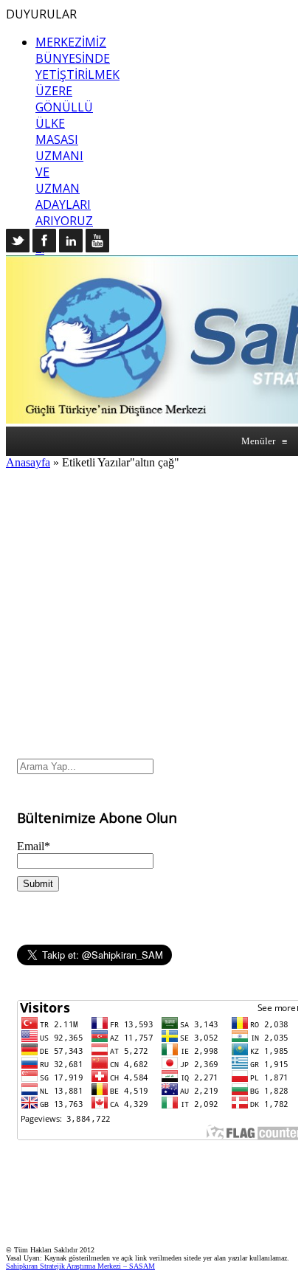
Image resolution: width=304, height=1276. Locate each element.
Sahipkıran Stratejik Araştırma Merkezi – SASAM (80, 1266)
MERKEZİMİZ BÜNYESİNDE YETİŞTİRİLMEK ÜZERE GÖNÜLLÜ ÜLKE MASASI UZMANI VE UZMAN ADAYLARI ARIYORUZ (77, 131)
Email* (33, 846)
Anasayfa (28, 462)
